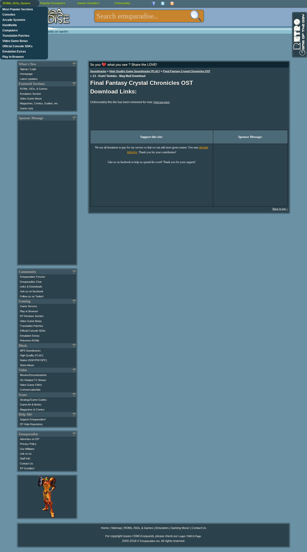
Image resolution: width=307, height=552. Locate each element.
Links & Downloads (31, 286)
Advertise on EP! (29, 439)
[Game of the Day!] (299, 35)
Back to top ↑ (280, 208)
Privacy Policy (28, 443)
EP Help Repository (31, 424)
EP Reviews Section (31, 316)
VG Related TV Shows (33, 380)
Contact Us (26, 463)
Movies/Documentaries (33, 375)
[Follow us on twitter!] (162, 3)
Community (122, 3)
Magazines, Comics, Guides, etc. (39, 103)
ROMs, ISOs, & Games (33, 88)
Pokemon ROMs (29, 340)
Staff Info (25, 458)
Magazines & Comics (32, 409)
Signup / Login (28, 69)
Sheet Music (27, 365)
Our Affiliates (27, 448)
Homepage (26, 73)
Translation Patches (16, 35)
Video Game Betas (15, 41)
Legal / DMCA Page (189, 536)
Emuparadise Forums (32, 276)
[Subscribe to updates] (172, 3)
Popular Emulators (52, 3)
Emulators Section (30, 93)
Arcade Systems (13, 20)
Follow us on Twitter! (32, 296)
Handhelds (9, 25)
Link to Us (26, 453)
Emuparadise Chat (30, 281)
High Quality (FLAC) (31, 355)
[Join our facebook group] (153, 3)
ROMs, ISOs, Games (16, 3)
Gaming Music (180, 528)
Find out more (162, 102)
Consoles (8, 14)
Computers (10, 30)
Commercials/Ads (30, 389)
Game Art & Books (30, 404)
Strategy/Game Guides (33, 399)
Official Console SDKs (17, 46)
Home (105, 528)
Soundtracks (98, 71)
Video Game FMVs (31, 384)
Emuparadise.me (150, 541)
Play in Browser (13, 57)
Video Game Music (31, 98)
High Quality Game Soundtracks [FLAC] (134, 71)
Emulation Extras (14, 51)
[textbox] (149, 16)
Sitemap (116, 528)
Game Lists (26, 108)
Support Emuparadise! (33, 419)
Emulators (162, 528)
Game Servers (28, 306)
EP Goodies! (27, 468)
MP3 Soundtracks (30, 350)
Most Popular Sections (17, 9)
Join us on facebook (31, 291)
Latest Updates (29, 78)
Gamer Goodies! (88, 3)
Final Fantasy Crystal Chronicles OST (186, 71)
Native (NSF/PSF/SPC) (33, 360)
